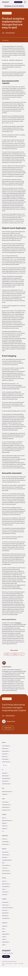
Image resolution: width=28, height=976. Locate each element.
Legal (3, 963)
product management (10, 32)
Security (15, 963)
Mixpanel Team (11, 721)
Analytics (7, 13)
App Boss (18, 623)
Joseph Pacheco (6, 667)
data (3, 32)
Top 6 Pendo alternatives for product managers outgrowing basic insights (14, 707)
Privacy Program (9, 963)
